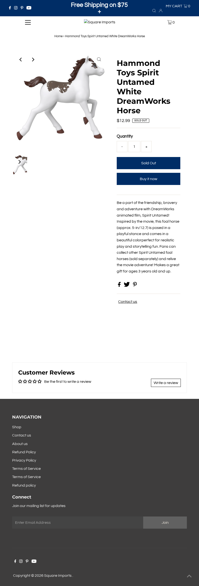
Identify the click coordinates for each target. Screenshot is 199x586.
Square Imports (58, 575)
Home (58, 36)
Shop (16, 427)
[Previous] (21, 59)
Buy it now (148, 179)
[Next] (32, 59)
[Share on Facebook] (119, 286)
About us (20, 444)
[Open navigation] (28, 22)
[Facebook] (10, 8)
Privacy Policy (24, 460)
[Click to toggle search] (154, 10)
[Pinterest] (22, 8)
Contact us (127, 302)
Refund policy (24, 485)
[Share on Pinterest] (135, 286)
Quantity (125, 136)
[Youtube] (29, 8)
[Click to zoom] (99, 59)
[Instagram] (16, 8)
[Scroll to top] (189, 576)
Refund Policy (24, 452)
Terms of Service (26, 469)
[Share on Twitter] (127, 286)
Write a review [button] (166, 383)
